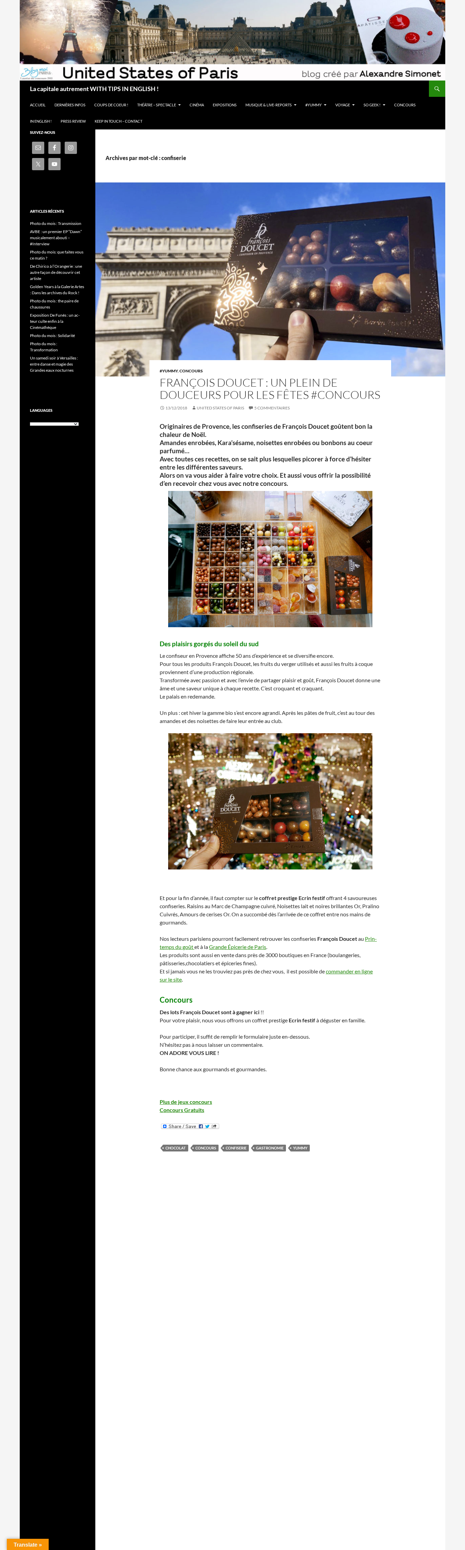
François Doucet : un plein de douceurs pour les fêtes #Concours (270, 388)
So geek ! (372, 105)
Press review (73, 121)
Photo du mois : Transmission (55, 223)
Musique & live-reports (268, 105)
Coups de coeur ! (111, 105)
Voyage (342, 105)
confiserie (236, 1148)
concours (205, 1148)
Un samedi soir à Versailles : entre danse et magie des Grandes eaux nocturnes (54, 364)
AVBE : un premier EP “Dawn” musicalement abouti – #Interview (56, 237)
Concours (405, 105)
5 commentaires (272, 407)
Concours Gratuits (182, 1110)
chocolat (175, 1148)
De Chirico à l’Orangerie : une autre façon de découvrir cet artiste (56, 272)
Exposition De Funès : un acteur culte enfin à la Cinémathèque (55, 321)
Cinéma (197, 105)
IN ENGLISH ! (41, 121)
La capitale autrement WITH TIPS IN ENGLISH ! (94, 88)
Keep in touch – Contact (118, 121)
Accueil (38, 105)
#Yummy (313, 105)
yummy (300, 1148)
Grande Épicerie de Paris (237, 947)
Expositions (225, 105)
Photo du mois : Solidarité (52, 335)
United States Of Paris (220, 407)
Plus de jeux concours (186, 1101)
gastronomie (270, 1148)
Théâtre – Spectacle (156, 105)
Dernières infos (69, 105)
